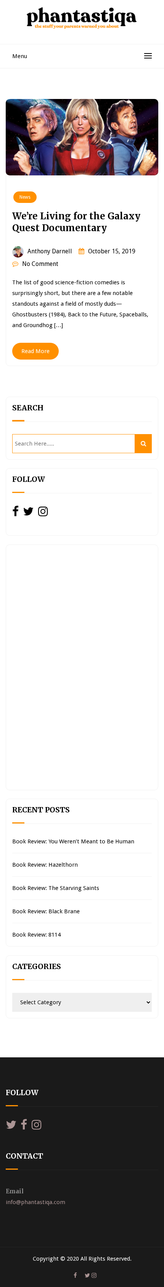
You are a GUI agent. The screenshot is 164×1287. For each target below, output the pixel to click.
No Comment (40, 263)
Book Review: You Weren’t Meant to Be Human (73, 841)
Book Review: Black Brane (46, 911)
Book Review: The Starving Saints (55, 888)
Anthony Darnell (49, 251)
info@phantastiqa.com (35, 1202)
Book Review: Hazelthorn (45, 864)
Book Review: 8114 (36, 934)
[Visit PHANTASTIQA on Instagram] (43, 513)
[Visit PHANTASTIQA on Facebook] (15, 513)
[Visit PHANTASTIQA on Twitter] (28, 513)
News (25, 197)
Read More (35, 351)
